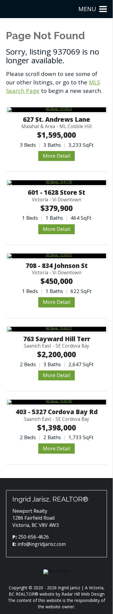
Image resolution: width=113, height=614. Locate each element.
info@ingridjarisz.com (41, 544)
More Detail (57, 155)
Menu (87, 9)
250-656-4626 (33, 537)
